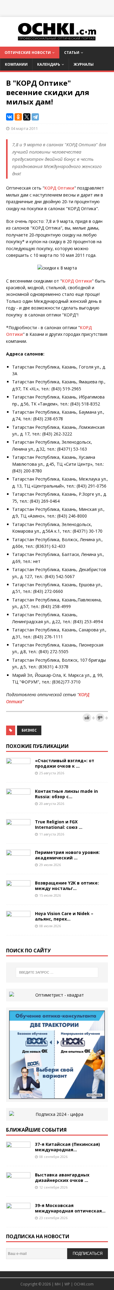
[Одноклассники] (18, 117)
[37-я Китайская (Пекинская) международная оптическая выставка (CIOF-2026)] (18, 1156)
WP (67, 1284)
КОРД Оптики (59, 188)
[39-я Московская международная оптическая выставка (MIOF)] (18, 1217)
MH (57, 1284)
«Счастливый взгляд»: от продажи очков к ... (64, 763)
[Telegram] (35, 117)
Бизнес (29, 730)
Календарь (48, 64)
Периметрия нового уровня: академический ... (67, 855)
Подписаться (87, 1253)
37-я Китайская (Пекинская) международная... (67, 1147)
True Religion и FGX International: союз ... (58, 824)
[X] (26, 117)
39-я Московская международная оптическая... (70, 1208)
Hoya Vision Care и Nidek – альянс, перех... (64, 916)
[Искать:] (57, 972)
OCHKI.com (84, 1284)
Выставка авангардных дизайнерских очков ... (62, 1177)
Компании (16, 64)
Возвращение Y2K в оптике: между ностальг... (67, 885)
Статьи (71, 52)
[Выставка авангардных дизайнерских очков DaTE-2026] (18, 1187)
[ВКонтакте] (9, 117)
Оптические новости (28, 52)
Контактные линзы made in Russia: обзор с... (66, 793)
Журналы (84, 64)
